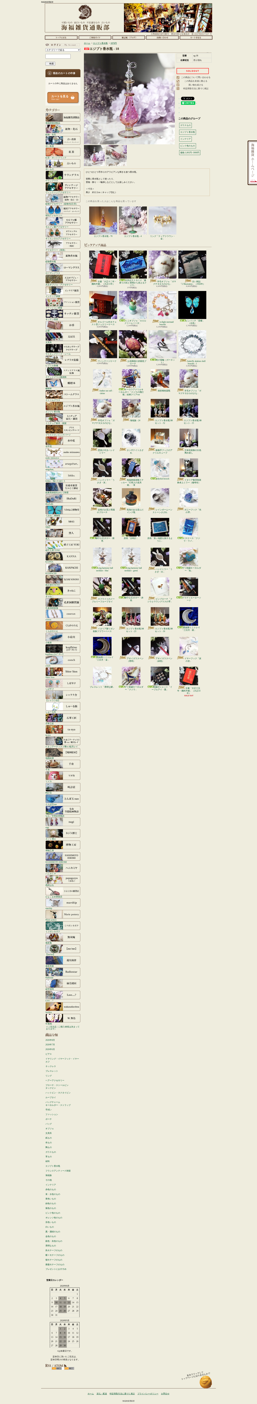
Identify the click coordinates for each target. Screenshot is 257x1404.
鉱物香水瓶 (50, 261)
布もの (48, 1142)
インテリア (50, 1185)
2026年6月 (50, 1049)
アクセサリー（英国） (55, 250)
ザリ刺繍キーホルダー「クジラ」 (133, 688)
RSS (57, 1368)
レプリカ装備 (51, 365)
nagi (47, 827)
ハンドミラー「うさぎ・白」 (163, 570)
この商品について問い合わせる (195, 77)
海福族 (48, 1175)
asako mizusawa (52, 458)
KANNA (49, 562)
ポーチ (48, 1119)
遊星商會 (49, 966)
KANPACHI (50, 573)
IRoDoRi (49, 504)
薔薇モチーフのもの (54, 1264)
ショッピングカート (196, 37)
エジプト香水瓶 (52, 411)
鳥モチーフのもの (53, 1250)
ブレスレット (51, 1071)
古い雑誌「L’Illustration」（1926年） (192, 282)
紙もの (48, 1138)
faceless (48, 1012)
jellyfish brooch (162, 479)
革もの (48, 1156)
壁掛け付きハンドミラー (106, 451)
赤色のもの (50, 1189)
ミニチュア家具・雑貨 (55, 423)
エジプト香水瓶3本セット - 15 (193, 421)
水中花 (48, 446)
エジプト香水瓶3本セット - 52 (164, 421)
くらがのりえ (51, 631)
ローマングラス (52, 273)
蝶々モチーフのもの (54, 1255)
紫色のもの (50, 1208)
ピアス (48, 1054)
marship (48, 908)
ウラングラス (51, 181)
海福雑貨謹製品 (52, 123)
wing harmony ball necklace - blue (104, 569)
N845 (47, 527)
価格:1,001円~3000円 (189, 152)
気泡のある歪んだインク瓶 (135, 510)
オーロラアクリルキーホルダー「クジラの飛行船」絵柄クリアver (131, 392)
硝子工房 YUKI (52, 550)
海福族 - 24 (135, 420)
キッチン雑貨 (51, 319)
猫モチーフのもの (53, 1260)
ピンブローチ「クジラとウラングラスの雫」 (160, 600)
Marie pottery (51, 920)
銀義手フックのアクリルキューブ (162, 451)
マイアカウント (62, 44)
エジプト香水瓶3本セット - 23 (135, 629)
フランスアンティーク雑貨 (58, 1171)
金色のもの (50, 1236)
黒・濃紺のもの (52, 1231)
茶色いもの (50, 1222)
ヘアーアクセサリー (54, 1080)
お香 (47, 331)
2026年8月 (50, 1040)
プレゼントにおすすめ (55, 1269)
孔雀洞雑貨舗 (51, 608)
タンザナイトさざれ (135, 451)
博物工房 (49, 850)
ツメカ (48, 781)
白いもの (49, 1227)
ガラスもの (50, 1152)
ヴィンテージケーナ (107, 361)
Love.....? (49, 1000)
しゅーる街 (50, 712)
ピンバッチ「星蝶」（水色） (195, 322)
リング (48, 1076)
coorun (48, 619)
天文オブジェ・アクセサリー (59, 284)
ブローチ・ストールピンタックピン (57, 1086)
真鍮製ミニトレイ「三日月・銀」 (190, 628)
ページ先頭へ (206, 1383)
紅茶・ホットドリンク (55, 157)
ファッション (51, 1114)
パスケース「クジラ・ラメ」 (191, 539)
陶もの (48, 1147)
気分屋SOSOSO (52, 585)
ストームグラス (52, 400)
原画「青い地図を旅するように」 (160, 539)
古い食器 (49, 146)
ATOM (69, 1368)
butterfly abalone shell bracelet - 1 (196, 362)
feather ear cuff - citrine (106, 391)
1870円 (113, 43)
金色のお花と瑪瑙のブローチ (106, 510)
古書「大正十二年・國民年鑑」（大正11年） (104, 282)
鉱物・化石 (50, 134)
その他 (48, 1180)
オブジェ (49, 1128)
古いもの (49, 169)
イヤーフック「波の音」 (192, 659)
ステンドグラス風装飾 (55, 377)
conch (47, 666)
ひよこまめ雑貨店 (53, 897)
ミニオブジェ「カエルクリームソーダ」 (135, 322)
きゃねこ (49, 596)
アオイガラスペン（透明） (135, 659)
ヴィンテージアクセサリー (58, 192)
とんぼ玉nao (51, 804)
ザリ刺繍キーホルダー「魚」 (191, 569)
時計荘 (48, 793)
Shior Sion (49, 677)
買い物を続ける (195, 85)
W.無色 (48, 1024)
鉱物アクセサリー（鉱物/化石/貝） (61, 204)
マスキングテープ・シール (58, 354)
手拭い (48, 1109)
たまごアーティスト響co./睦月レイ (61, 746)
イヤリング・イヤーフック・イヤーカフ (62, 1060)
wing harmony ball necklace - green (133, 569)
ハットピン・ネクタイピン (58, 1092)
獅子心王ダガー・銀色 (105, 539)
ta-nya (48, 735)
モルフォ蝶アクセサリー (57, 227)
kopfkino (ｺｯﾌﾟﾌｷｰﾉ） (55, 654)
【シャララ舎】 (52, 700)
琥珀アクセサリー (53, 215)
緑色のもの (50, 1203)
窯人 (47, 539)
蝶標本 (48, 388)
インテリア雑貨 (52, 296)
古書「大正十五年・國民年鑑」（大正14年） (188, 690)
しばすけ (49, 689)
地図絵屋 (49, 758)
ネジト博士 (50, 839)
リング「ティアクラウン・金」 (162, 237)
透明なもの (50, 1245)
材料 (47, 1161)
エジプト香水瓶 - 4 (133, 236)
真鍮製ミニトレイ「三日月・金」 (104, 658)
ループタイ (50, 1097)
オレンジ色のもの (53, 1217)
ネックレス (50, 1066)
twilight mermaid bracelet (166, 323)
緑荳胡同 (49, 989)
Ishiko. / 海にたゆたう (55, 481)
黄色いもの (50, 1199)
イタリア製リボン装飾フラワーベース (104, 629)
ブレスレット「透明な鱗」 (102, 687)
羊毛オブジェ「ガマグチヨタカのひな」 (164, 282)
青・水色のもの (52, 1194)
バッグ (48, 1124)
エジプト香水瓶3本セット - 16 (164, 629)
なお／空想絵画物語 (54, 816)
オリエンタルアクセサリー (58, 238)
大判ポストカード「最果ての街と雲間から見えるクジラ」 (133, 283)
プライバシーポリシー (147, 1393)
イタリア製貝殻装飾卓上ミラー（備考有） (189, 481)
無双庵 (48, 943)
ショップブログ (128, 37)
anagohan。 (50, 469)
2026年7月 (50, 1044)
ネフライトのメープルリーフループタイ (103, 600)
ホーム (61, 37)
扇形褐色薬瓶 (164, 390)
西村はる (49, 885)
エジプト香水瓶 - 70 (103, 236)
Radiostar (49, 977)
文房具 (48, 342)
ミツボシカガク (52, 931)
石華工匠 (49, 723)
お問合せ (162, 37)
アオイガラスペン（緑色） (164, 659)
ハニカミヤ (50, 873)
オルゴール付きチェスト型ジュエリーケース (104, 323)
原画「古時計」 (131, 538)
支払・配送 (102, 1393)
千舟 (47, 769)
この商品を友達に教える (195, 81)
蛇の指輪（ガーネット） (165, 361)
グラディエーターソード (191, 598)
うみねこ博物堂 (52, 515)
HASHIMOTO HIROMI (56, 862)
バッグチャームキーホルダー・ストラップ (58, 1103)
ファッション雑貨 (53, 308)
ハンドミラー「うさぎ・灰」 (106, 481)
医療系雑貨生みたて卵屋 (57, 492)
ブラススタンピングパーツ (58, 435)
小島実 (48, 642)
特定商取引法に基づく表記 (195, 88)
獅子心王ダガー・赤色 (133, 598)
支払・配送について (95, 37)
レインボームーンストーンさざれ (162, 510)
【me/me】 (50, 954)
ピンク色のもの (52, 1213)
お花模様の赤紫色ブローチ (136, 362)
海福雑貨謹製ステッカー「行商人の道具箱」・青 (132, 482)
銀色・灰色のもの (53, 1241)
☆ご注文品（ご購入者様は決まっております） (63, 1028)
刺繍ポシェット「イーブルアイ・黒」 (162, 688)
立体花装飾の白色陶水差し (192, 451)
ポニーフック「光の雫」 (192, 510)
